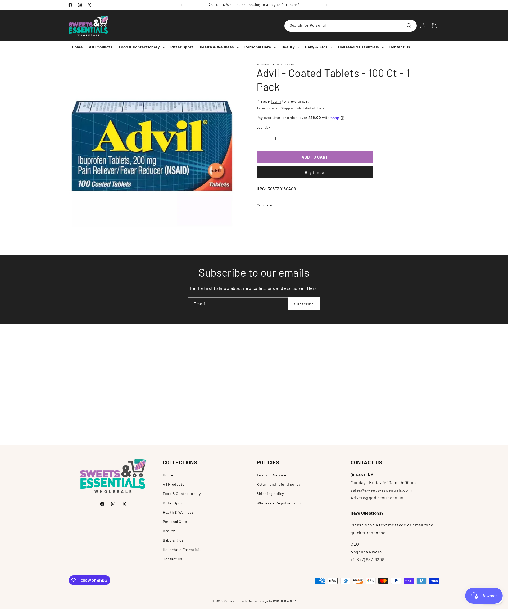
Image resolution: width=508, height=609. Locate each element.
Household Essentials (182, 549)
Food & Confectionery (182, 493)
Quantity (263, 127)
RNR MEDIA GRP (284, 601)
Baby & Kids (173, 540)
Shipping (288, 108)
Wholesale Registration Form (282, 502)
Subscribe (304, 303)
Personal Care (175, 521)
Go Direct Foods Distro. (241, 601)
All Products (173, 484)
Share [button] (267, 205)
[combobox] (350, 26)
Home (168, 475)
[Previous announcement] (182, 5)
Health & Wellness (178, 512)
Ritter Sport (173, 502)
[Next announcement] (326, 5)
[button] (141, 47)
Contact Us (172, 558)
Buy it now (315, 172)
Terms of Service (271, 475)
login (276, 100)
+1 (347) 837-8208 (367, 559)
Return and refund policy (278, 484)
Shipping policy (270, 493)
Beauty (169, 531)
